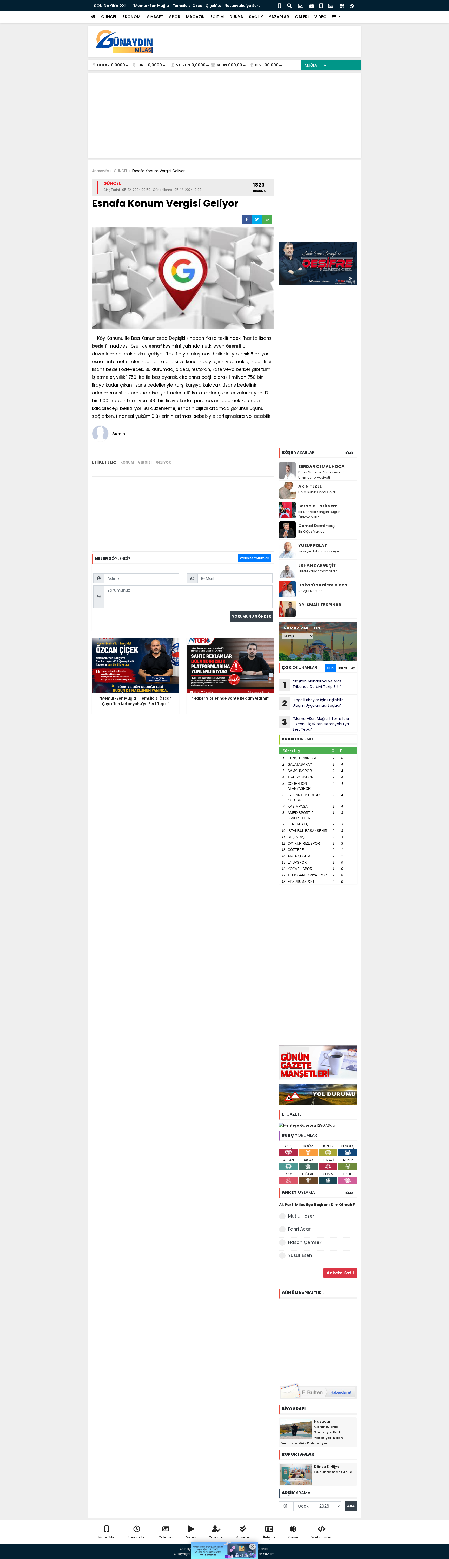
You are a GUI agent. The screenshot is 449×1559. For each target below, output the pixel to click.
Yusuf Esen (300, 1255)
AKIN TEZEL (310, 486)
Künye (293, 1537)
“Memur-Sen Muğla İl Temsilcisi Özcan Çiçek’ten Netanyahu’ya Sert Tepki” (315, 724)
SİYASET (155, 16)
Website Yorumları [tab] (254, 558)
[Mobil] (279, 5)
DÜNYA (236, 16)
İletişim (269, 1537)
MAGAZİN (195, 16)
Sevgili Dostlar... (311, 590)
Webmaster (321, 1537)
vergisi (145, 462)
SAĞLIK (256, 16)
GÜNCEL (109, 16)
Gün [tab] (330, 668)
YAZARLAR (279, 16)
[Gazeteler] (331, 5)
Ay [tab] (353, 668)
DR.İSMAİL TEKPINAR (319, 605)
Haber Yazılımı (263, 1553)
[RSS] (352, 5)
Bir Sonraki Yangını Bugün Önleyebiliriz (319, 514)
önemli (233, 346)
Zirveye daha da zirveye (318, 551)
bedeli (99, 346)
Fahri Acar (299, 1229)
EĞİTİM (217, 16)
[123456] (318, 1339)
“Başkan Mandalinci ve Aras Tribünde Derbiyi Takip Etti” (312, 684)
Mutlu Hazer (301, 1216)
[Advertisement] (262, 41)
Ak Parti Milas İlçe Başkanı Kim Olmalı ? (317, 1204)
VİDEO (320, 16)
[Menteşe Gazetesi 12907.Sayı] (307, 1125)
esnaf (155, 346)
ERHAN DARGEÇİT (317, 565)
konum (127, 462)
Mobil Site (106, 1537)
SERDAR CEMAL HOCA (321, 466)
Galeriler (166, 1537)
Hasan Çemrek (304, 1242)
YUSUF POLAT (312, 546)
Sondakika (137, 1537)
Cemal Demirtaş (316, 526)
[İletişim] (300, 5)
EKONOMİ (132, 16)
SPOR (174, 16)
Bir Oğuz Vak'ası (311, 531)
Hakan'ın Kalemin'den (322, 585)
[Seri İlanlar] (321, 5)
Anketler (243, 1537)
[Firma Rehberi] (312, 5)
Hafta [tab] (342, 668)
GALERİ (302, 16)
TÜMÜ (348, 453)
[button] (336, 17)
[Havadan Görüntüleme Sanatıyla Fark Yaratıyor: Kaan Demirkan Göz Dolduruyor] (296, 1428)
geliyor (163, 462)
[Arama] (289, 5)
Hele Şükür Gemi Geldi (317, 492)
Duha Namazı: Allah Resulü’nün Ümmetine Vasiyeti (324, 475)
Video (191, 1537)
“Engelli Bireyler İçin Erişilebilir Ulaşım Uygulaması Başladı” (312, 703)
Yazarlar (216, 1537)
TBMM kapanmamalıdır (317, 571)
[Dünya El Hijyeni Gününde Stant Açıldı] (296, 1473)
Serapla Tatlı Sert (317, 506)
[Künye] (342, 5)
